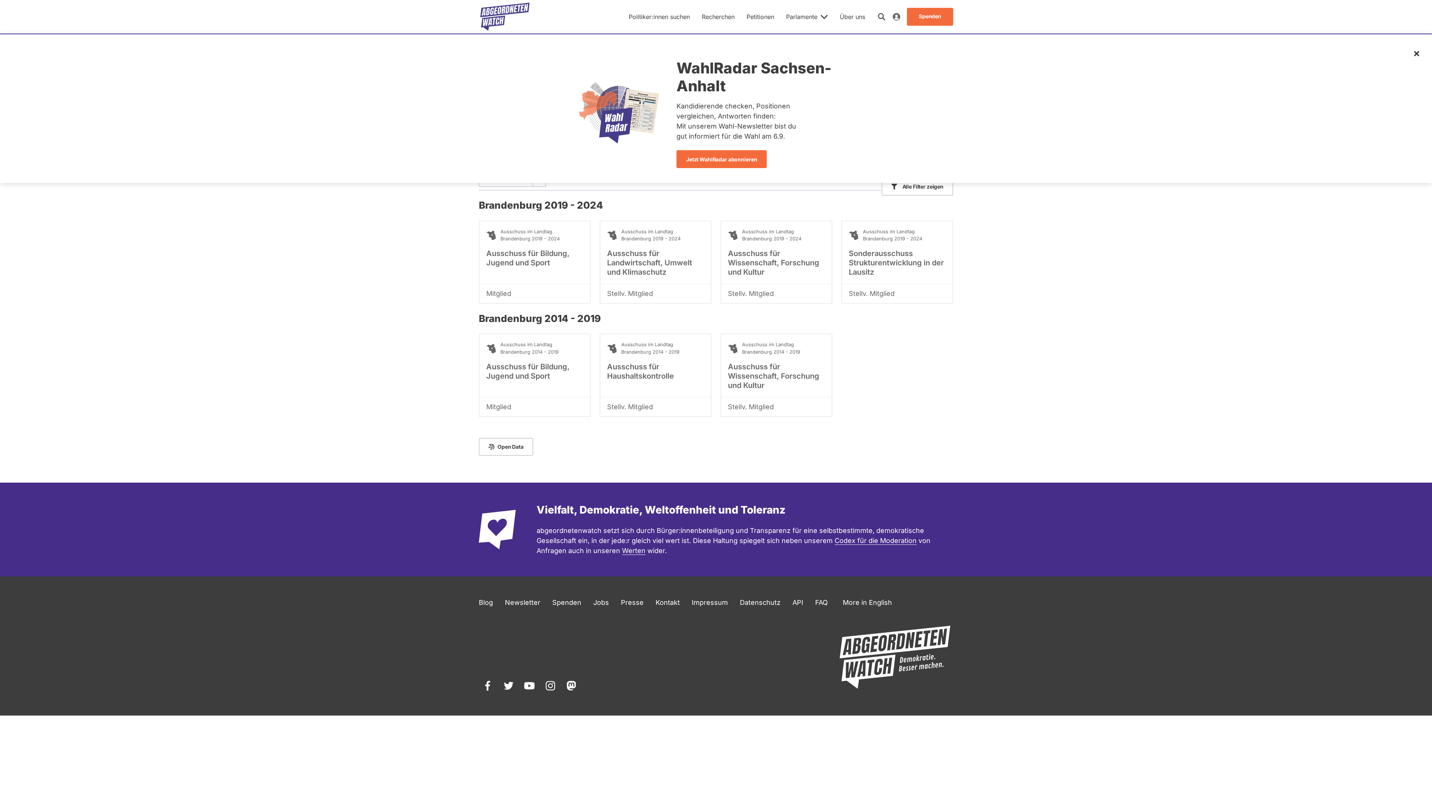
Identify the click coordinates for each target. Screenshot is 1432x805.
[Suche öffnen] (881, 16)
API (797, 602)
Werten (634, 551)
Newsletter (522, 602)
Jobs (601, 602)
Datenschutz (760, 602)
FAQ (821, 602)
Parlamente (801, 16)
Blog (486, 602)
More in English (867, 602)
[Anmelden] (896, 16)
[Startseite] (505, 16)
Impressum (710, 602)
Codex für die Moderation (876, 540)
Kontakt (668, 602)
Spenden (566, 602)
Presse (632, 602)
